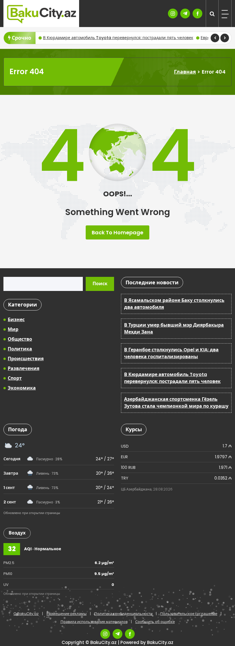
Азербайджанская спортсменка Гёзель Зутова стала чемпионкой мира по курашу (176, 402)
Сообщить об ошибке (155, 621)
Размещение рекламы (66, 613)
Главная (185, 71)
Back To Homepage (117, 232)
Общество (20, 339)
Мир (13, 329)
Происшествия (26, 358)
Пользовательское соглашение (188, 613)
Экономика (22, 388)
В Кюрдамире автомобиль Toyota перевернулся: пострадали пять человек (118, 38)
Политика (20, 349)
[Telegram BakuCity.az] (185, 13)
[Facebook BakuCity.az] (197, 13)
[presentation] (215, 38)
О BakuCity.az (26, 613)
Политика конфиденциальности (123, 613)
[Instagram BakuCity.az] (173, 13)
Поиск (100, 283)
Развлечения (23, 368)
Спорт (15, 378)
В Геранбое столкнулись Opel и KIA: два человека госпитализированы (171, 353)
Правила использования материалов (94, 621)
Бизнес (16, 319)
